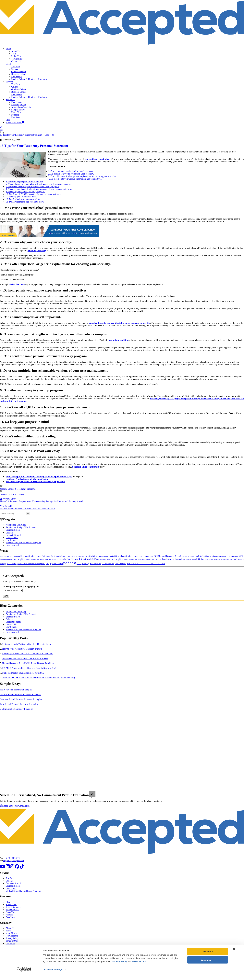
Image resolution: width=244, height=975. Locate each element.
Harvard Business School (169, 556)
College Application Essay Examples (16, 709)
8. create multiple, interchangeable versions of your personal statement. (39, 189)
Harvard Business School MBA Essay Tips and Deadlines (28, 663)
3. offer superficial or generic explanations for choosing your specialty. (82, 176)
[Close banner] (234, 949)
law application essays (216, 556)
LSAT (228, 556)
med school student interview (170, 559)
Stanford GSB (95, 563)
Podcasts (15, 115)
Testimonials (16, 59)
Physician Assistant (56, 564)
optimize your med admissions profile (31, 564)
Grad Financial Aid (146, 556)
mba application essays (24, 559)
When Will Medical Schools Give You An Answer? (25, 658)
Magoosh (234, 556)
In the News (16, 56)
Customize (206, 960)
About (8, 48)
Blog (8, 120)
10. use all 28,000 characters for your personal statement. (34, 194)
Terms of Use (12, 941)
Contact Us (16, 61)
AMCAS (3, 556)
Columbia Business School (53, 556)
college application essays (29, 556)
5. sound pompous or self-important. (24, 181)
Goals (8, 64)
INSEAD (184, 556)
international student (197, 556)
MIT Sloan (201, 559)
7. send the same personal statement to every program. (32, 186)
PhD (47, 564)
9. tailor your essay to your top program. (25, 191)
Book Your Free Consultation (16, 806)
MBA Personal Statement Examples (16, 689)
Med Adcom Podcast (103, 559)
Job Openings (12, 936)
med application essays (122, 559)
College (14, 69)
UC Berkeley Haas (108, 564)
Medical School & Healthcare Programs (29, 79)
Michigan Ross (191, 559)
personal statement (8, 494)
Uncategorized (12, 545)
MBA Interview (58, 559)
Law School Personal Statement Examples (19, 704)
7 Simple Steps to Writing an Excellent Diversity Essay (26, 644)
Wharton (131, 563)
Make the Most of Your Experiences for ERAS (23, 673)
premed (79, 564)
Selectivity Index (18, 104)
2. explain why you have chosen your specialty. (71, 174)
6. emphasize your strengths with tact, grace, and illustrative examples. (38, 184)
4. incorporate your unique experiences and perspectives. (75, 179)
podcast (69, 563)
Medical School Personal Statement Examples (20, 694)
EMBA (92, 556)
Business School (18, 74)
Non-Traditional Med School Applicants (219, 559)
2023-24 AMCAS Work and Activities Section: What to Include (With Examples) (38, 677)
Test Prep (15, 66)
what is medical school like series (147, 564)
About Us (15, 51)
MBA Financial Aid (44, 559)
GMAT (114, 556)
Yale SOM (161, 564)
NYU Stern (11, 563)
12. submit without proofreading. (23, 199)
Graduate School (18, 71)
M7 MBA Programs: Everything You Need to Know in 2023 (29, 668)
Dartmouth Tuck (83, 556)
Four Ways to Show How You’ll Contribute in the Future (27, 653)
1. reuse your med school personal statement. (70, 171)
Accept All (208, 951)
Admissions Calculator (21, 107)
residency (21, 494)
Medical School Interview (144, 559)
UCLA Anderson (120, 564)
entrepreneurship (103, 556)
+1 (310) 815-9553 (11, 858)
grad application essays (128, 556)
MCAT (93, 559)
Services (9, 81)
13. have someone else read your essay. (25, 202)
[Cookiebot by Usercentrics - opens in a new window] (24, 969)
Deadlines (15, 117)
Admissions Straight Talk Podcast (21, 527)
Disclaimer (10, 943)
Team (13, 53)
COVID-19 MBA (71, 556)
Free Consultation (14, 122)
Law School (16, 76)
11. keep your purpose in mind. (21, 196)
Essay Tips (16, 112)
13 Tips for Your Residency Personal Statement (21, 135)
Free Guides (16, 102)
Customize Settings (52, 969)
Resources (10, 99)
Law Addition (12, 537)
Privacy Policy (12, 938)
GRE (156, 556)
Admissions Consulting (16, 525)
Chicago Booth (12, 556)
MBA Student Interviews (77, 559)
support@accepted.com (13, 860)
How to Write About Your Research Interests (22, 649)
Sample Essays (18, 109)
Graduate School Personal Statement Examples (21, 699)
